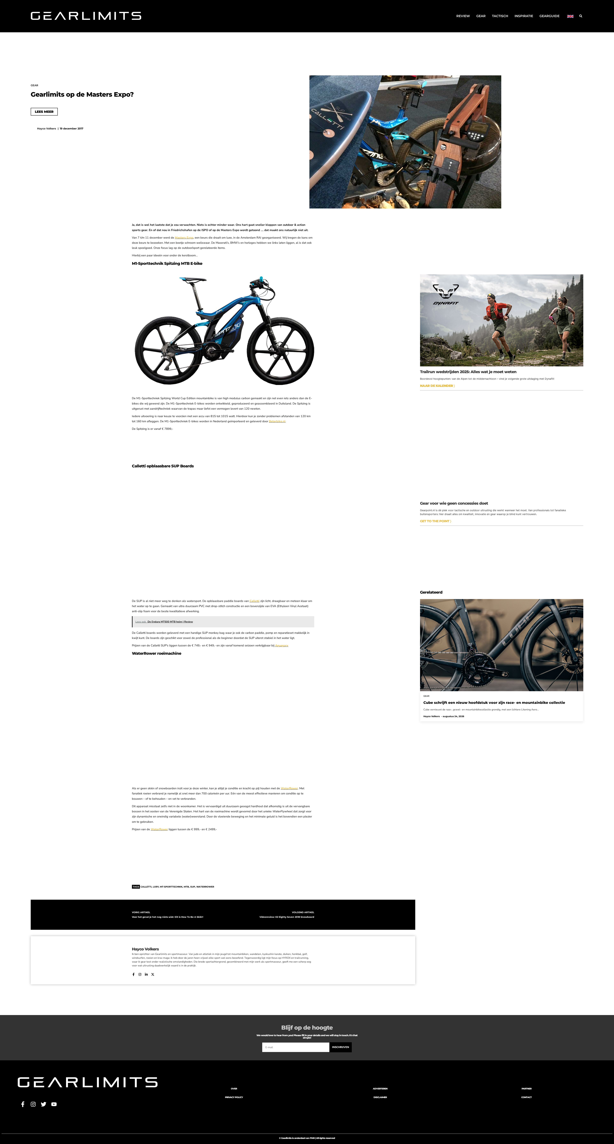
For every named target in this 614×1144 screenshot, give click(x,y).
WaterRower (205, 886)
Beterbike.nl (277, 421)
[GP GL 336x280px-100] (502, 585)
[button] (580, 16)
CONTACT (526, 1097)
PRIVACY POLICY (234, 1097)
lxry (156, 886)
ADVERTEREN (380, 1088)
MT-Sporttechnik (171, 886)
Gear (481, 16)
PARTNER (526, 1088)
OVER (234, 1088)
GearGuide (549, 16)
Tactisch (500, 16)
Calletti (146, 886)
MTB (186, 886)
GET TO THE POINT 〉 (435, 521)
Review (463, 16)
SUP (192, 886)
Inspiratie (524, 16)
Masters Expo (184, 238)
